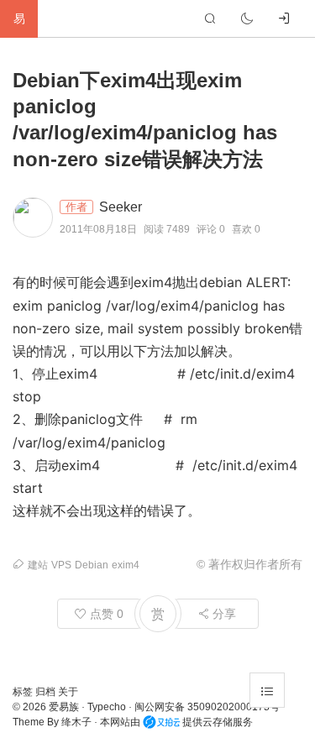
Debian (91, 565)
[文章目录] (267, 690)
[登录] (283, 18)
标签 (24, 692)
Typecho (106, 707)
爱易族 (64, 707)
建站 (38, 565)
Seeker (120, 207)
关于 (68, 692)
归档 (46, 692)
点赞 (105, 613)
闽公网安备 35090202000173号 (207, 707)
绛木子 (76, 722)
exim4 (125, 565)
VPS (61, 565)
